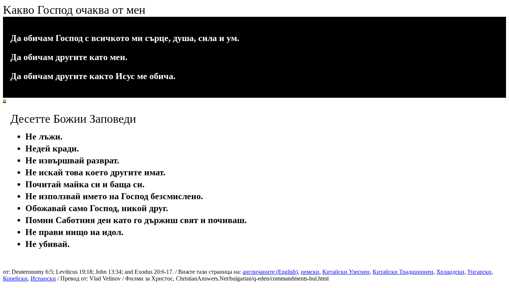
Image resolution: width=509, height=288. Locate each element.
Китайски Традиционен (403, 272)
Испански (43, 278)
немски (310, 272)
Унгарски (479, 272)
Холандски (450, 272)
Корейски (15, 278)
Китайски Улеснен (346, 272)
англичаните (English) (270, 272)
